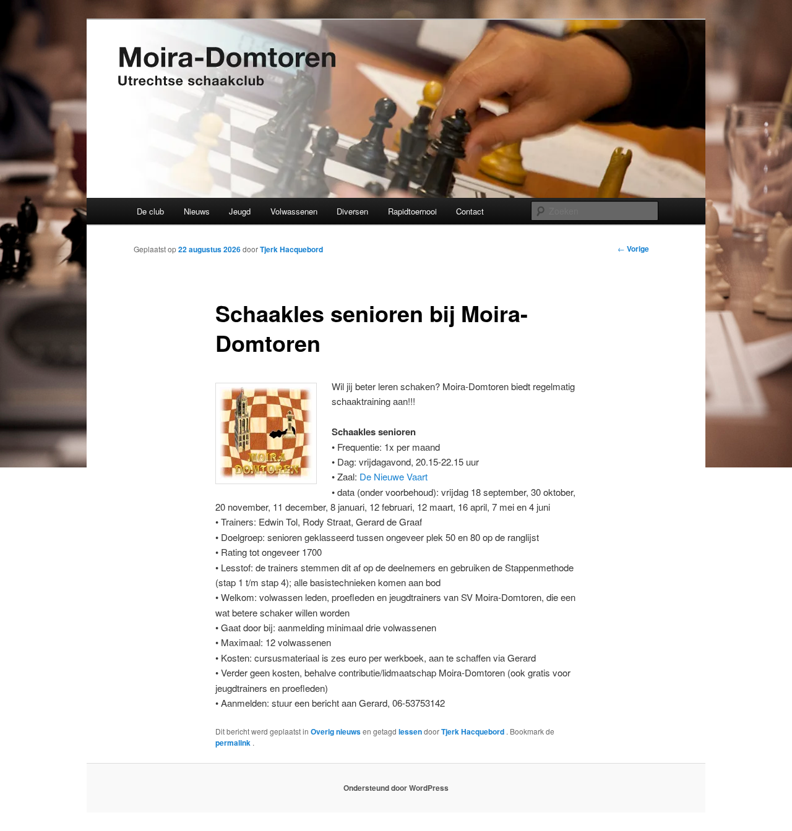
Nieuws (197, 211)
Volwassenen (293, 211)
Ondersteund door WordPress (396, 787)
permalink (233, 742)
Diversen (352, 211)
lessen (410, 731)
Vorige (633, 248)
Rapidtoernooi (412, 211)
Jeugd (240, 211)
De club (150, 211)
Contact (470, 211)
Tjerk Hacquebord (291, 249)
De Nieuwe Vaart (393, 476)
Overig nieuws (336, 731)
